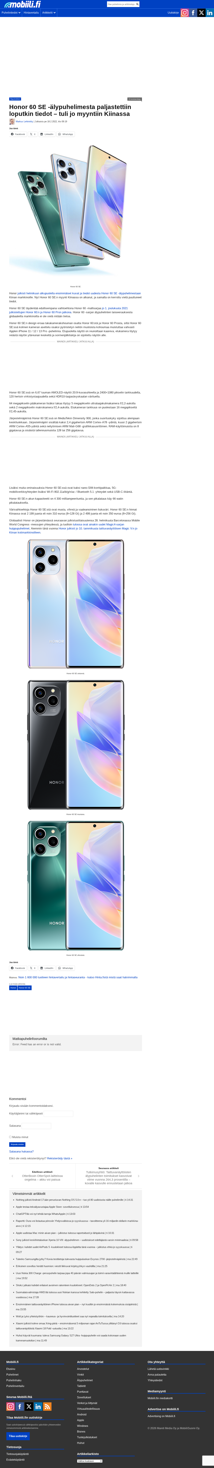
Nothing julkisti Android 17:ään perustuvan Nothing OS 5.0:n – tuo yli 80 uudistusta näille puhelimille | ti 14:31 (74, 1199)
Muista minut (19, 1137)
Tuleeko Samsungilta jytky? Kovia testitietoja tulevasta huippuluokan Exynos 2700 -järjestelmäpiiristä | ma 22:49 (76, 1259)
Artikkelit (48, 12)
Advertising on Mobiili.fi (161, 1416)
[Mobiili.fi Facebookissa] (193, 13)
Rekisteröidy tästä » (59, 1158)
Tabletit (81, 1386)
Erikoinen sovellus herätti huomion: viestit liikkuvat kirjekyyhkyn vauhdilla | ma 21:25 (61, 1266)
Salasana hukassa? (21, 1151)
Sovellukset (84, 1397)
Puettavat (82, 1391)
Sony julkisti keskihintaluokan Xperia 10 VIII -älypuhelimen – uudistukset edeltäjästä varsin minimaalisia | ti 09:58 (77, 1240)
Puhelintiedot (10, 12)
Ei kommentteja (135, 99)
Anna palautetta (157, 1374)
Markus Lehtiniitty (24, 121)
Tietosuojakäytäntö (17, 1454)
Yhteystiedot (155, 1380)
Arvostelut (83, 1369)
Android (81, 1414)
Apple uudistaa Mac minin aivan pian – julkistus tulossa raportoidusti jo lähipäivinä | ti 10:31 (65, 1233)
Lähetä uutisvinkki (158, 1369)
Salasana (15, 1125)
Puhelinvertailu (15, 1386)
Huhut (80, 1443)
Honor (13, 988)
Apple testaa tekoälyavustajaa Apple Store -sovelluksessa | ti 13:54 (52, 1206)
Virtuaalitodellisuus (88, 1408)
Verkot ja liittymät (87, 1403)
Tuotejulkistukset (87, 1437)
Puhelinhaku (13, 1380)
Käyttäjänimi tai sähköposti (26, 1113)
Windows (82, 1425)
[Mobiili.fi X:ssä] (201, 13)
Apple (80, 1420)
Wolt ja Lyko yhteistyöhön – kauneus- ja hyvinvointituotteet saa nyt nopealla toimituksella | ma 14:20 (70, 1316)
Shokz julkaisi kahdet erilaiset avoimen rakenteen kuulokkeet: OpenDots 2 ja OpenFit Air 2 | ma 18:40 (71, 1285)
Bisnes (81, 1431)
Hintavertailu (31, 12)
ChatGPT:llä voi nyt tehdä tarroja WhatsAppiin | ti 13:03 (45, 1213)
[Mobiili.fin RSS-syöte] (47, 1406)
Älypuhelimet (15, 99)
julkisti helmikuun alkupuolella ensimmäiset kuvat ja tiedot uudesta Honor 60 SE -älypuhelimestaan (79, 293)
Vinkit (80, 1374)
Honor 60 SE (24, 988)
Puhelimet (12, 1374)
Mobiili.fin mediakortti (160, 1398)
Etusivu (10, 1369)
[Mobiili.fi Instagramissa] (185, 13)
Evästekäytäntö (15, 1459)
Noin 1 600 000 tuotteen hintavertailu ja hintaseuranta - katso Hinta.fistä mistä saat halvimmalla (77, 977)
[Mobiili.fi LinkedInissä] (210, 13)
